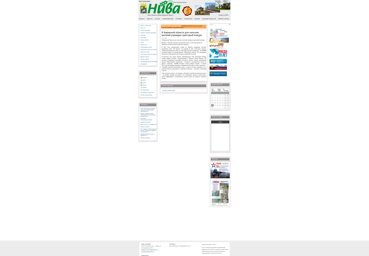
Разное (144, 87)
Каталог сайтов (144, 59)
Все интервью (146, 138)
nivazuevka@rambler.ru (151, 250)
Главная (164, 26)
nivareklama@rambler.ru (147, 251)
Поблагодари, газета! (146, 47)
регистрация (146, 1)
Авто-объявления (147, 95)
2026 (219, 90)
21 (222, 102)
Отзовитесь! (145, 90)
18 (215, 102)
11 (215, 100)
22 (225, 102)
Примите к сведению (148, 92)
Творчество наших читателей (148, 49)
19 (217, 102)
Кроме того (143, 44)
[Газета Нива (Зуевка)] (143, 13)
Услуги (144, 82)
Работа (144, 85)
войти (140, 1)
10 (212, 100)
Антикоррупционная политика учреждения (148, 63)
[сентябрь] (225, 89)
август (219, 89)
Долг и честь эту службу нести (148, 124)
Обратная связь (144, 52)
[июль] (213, 89)
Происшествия (144, 40)
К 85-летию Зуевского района (148, 54)
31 (212, 107)
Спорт (142, 42)
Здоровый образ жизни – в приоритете (147, 134)
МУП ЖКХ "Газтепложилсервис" (146, 119)
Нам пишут (143, 37)
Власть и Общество (145, 25)
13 (220, 100)
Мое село (143, 28)
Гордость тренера (145, 122)
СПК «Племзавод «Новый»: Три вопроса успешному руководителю (148, 110)
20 (220, 102)
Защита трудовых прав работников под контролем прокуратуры (147, 115)
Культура (142, 35)
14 (222, 100)
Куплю (144, 80)
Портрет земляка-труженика (148, 32)
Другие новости (144, 56)
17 (212, 102)
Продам (144, 77)
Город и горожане (145, 30)
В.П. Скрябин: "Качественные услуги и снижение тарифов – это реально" (148, 130)
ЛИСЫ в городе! (144, 126)
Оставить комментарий (168, 90)
